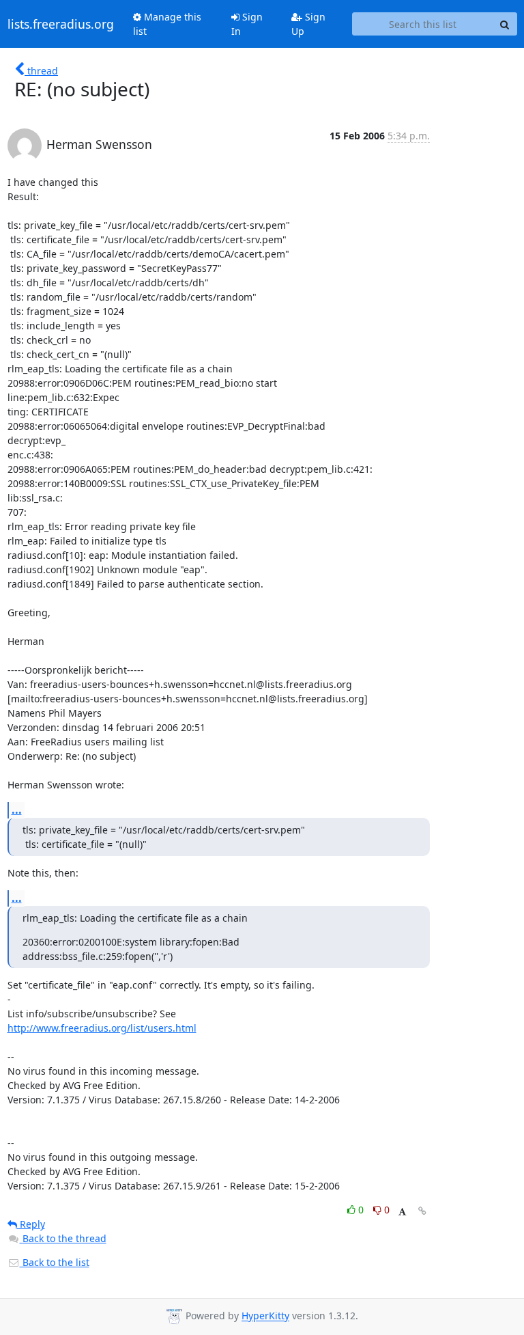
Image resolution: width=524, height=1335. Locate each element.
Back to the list (54, 1262)
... (17, 809)
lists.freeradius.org (61, 24)
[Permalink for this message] (422, 1211)
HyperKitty (265, 1316)
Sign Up (308, 24)
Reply (31, 1223)
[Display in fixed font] (402, 1211)
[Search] (505, 24)
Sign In (247, 24)
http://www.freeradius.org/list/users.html (102, 1027)
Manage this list (167, 24)
